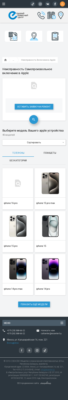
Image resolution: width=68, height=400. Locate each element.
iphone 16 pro (11, 203)
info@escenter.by (48, 370)
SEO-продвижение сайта (28, 383)
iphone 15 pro (11, 246)
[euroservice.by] (5, 60)
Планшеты (50, 153)
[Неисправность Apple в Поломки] (13, 60)
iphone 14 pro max (13, 289)
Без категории (18, 160)
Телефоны (18, 153)
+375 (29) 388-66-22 (16, 330)
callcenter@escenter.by (51, 333)
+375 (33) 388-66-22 (16, 333)
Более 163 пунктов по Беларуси (60, 15)
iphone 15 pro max (45, 203)
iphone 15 (41, 246)
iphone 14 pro (43, 289)
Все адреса (13, 343)
